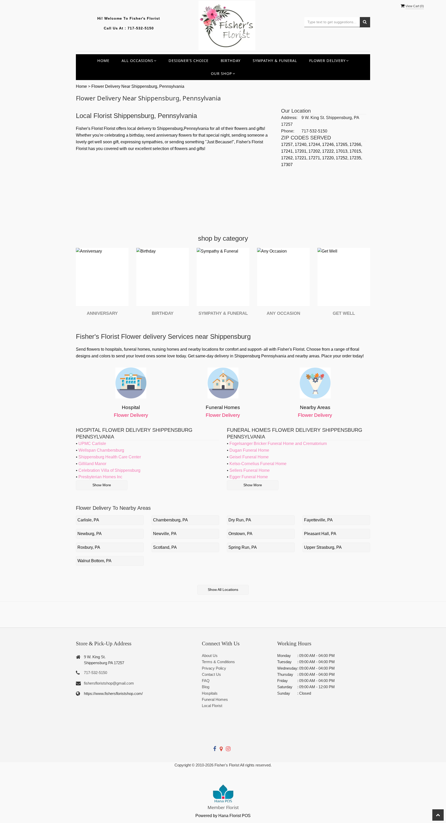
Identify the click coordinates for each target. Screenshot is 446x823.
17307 (287, 164)
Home (103, 60)
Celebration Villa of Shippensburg (109, 470)
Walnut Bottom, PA (94, 561)
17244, (315, 144)
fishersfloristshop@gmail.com (109, 683)
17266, (355, 144)
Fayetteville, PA (318, 520)
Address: (289, 117)
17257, (288, 144)
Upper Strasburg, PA (323, 547)
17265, (342, 144)
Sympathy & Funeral (275, 60)
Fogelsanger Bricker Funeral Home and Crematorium (278, 443)
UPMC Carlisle (92, 443)
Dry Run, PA (239, 520)
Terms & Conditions (218, 662)
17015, (355, 151)
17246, (329, 144)
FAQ (206, 680)
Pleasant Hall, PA (320, 533)
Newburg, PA (89, 533)
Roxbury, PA (88, 547)
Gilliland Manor (92, 463)
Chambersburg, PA (170, 520)
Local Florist (212, 705)
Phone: (287, 131)
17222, (329, 151)
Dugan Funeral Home (249, 450)
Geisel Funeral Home (249, 457)
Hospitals (210, 693)
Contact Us (211, 674)
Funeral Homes (215, 699)
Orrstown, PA (240, 533)
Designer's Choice (189, 60)
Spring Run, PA (242, 547)
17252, (342, 158)
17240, (301, 144)
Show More (101, 485)
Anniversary (102, 313)
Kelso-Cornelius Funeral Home (257, 463)
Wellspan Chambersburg (101, 450)
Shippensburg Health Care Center (109, 457)
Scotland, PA (165, 547)
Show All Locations (223, 589)
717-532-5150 (141, 28)
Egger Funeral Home (248, 477)
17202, (315, 151)
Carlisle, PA (88, 520)
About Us (210, 655)
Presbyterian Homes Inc (100, 477)
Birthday (231, 60)
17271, (315, 158)
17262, (288, 158)
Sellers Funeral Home (249, 470)
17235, (355, 158)
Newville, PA (165, 533)
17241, (288, 151)
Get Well (344, 313)
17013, (342, 151)
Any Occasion (283, 313)
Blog (205, 687)
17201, (301, 151)
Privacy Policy (214, 668)
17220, (329, 158)
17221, (301, 158)
